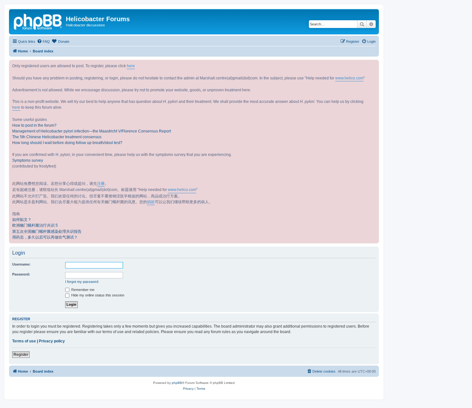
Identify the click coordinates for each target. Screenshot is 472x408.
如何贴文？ (21, 219)
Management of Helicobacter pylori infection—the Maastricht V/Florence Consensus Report (91, 131)
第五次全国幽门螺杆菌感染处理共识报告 (47, 231)
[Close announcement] (374, 65)
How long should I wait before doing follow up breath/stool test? (67, 143)
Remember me (82, 290)
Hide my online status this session (97, 295)
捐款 (151, 202)
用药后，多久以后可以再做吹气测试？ (45, 237)
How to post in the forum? (34, 125)
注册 (101, 183)
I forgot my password (81, 282)
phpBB (177, 383)
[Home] (38, 21)
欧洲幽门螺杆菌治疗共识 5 (35, 225)
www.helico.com (349, 78)
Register (20, 354)
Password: (21, 274)
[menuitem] (43, 41)
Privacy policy (52, 341)
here (131, 66)
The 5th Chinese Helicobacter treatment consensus (56, 137)
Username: (21, 264)
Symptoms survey (27, 160)
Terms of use (24, 341)
